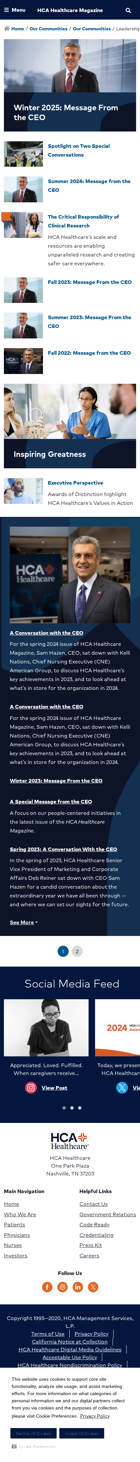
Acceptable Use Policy (70, 1357)
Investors (15, 1255)
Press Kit (90, 1245)
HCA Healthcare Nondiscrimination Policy (70, 1365)
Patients (14, 1224)
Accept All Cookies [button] (82, 1433)
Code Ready (94, 1224)
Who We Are (20, 1214)
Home (11, 1204)
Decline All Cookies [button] (33, 1433)
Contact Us (93, 1204)
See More (22, 922)
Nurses (13, 1245)
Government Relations (107, 1214)
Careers (89, 1255)
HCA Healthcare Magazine (70, 10)
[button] (33, 1446)
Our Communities (48, 28)
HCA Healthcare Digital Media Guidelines (70, 1349)
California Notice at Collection (70, 1341)
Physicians (17, 1235)
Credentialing (96, 1235)
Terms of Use (47, 1334)
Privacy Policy (95, 1415)
